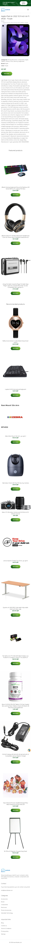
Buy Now (6, 73)
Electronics (14, 59)
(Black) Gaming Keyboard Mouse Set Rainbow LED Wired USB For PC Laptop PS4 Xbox (15, 188)
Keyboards (21, 61)
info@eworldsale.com (7, 890)
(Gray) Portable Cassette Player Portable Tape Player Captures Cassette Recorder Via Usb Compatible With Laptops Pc (15, 285)
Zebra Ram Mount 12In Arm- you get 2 (15, 436)
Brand (9, 59)
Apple (26, 59)
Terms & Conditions (6, 928)
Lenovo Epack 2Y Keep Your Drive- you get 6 (15, 560)
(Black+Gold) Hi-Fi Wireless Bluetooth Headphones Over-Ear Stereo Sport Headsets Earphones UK (15, 236)
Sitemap (3, 934)
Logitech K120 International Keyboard (15, 389)
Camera (7, 61)
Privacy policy (4, 931)
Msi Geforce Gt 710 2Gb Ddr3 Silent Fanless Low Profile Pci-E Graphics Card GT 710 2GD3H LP (15, 656)
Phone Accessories (6, 910)
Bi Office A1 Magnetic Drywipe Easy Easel (15, 851)
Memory (16, 61)
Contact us (4, 925)
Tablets (3, 61)
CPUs (11, 61)
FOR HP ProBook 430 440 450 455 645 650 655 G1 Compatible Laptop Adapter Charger (15, 755)
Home (2, 21)
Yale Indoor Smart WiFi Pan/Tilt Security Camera (15, 483)
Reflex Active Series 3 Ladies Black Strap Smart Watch (15, 341)
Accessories (4, 899)
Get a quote (23, 3)
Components (21, 59)
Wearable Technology (7, 913)
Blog (2, 923)
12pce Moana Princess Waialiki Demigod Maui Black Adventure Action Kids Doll (15, 803)
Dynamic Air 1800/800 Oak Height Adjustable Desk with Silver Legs (15, 608)
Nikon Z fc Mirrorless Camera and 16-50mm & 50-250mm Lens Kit (15, 513)
